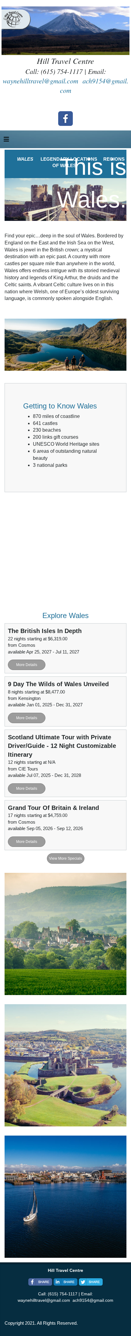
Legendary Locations (65, 1065)
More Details (26, 665)
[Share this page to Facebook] (40, 1282)
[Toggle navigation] (6, 141)
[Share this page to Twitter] (91, 1282)
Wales (65, 934)
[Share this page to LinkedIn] (65, 1282)
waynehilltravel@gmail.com (40, 80)
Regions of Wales (65, 1196)
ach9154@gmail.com (93, 1300)
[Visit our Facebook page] (65, 118)
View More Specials (65, 858)
